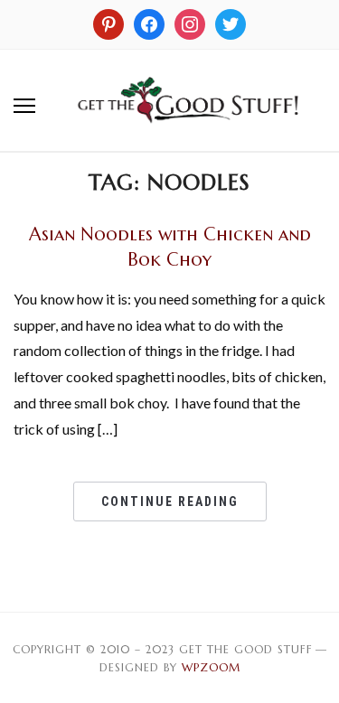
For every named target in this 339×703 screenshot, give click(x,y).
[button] (24, 105)
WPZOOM (211, 667)
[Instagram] (108, 22)
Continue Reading (170, 501)
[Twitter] (230, 22)
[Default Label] (189, 22)
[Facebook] (149, 22)
